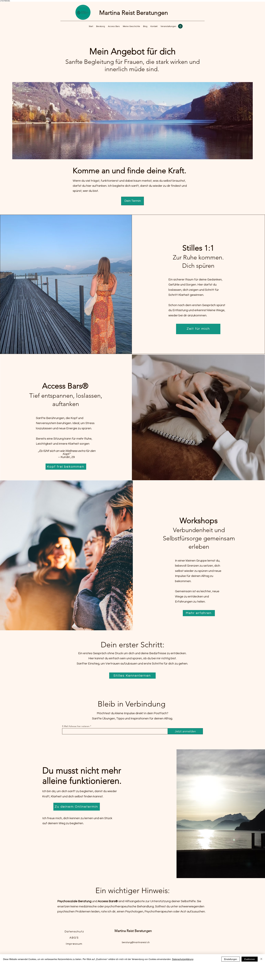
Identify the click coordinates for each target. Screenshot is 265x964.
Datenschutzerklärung (182, 959)
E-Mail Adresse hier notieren (76, 726)
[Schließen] (261, 959)
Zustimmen (249, 959)
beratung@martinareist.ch (136, 942)
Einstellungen (230, 959)
